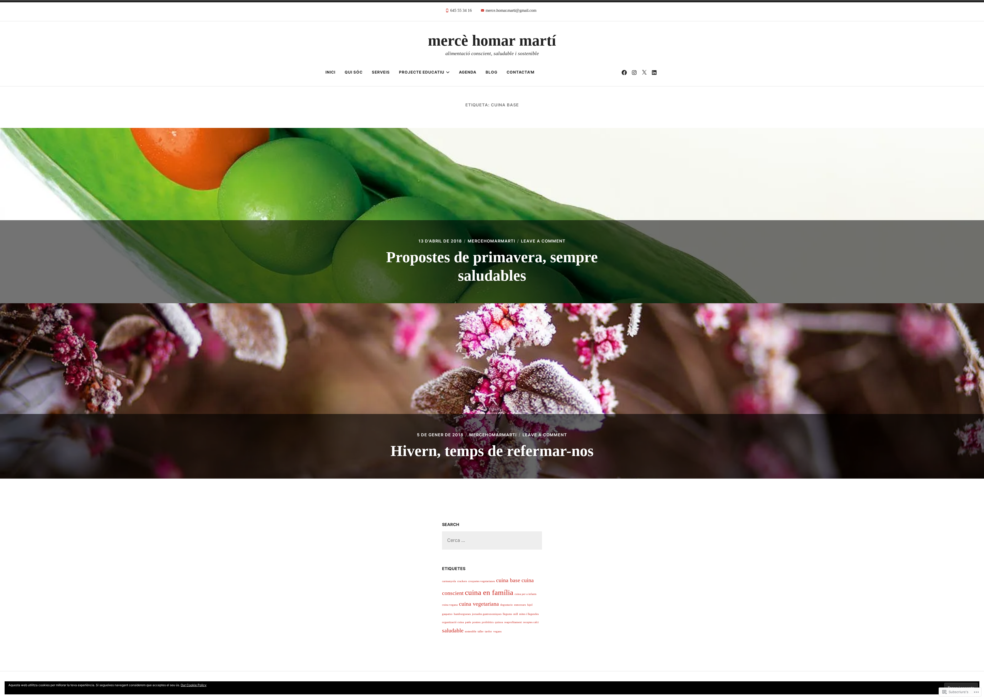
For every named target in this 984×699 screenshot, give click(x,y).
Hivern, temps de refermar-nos (492, 450)
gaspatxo (447, 614)
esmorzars (520, 604)
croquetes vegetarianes (481, 581)
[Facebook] (624, 72)
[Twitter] (644, 72)
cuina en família (489, 592)
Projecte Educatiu (421, 72)
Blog (491, 72)
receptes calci (531, 622)
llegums (507, 614)
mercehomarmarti (491, 241)
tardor (488, 631)
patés (468, 622)
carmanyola (449, 581)
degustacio (506, 604)
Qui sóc (354, 72)
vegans (497, 631)
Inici (330, 72)
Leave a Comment (543, 241)
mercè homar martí (492, 40)
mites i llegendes (529, 614)
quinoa (499, 622)
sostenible (470, 631)
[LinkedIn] (654, 72)
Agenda (467, 72)
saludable (453, 630)
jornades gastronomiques (486, 614)
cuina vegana (450, 604)
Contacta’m (521, 72)
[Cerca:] (492, 540)
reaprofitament (513, 622)
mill (515, 614)
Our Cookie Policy (194, 685)
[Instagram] (634, 72)
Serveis (381, 72)
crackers (462, 581)
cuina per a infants (525, 594)
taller (481, 631)
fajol (529, 604)
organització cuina (453, 622)
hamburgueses (462, 614)
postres (476, 622)
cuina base (508, 580)
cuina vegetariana (479, 604)
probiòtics (488, 622)
